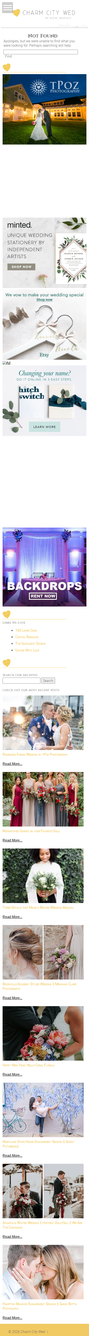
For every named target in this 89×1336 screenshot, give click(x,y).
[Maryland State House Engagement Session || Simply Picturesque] (43, 1110)
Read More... (12, 764)
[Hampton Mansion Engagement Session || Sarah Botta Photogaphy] (43, 1272)
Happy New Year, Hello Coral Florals (29, 1065)
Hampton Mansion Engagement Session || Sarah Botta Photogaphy (40, 1306)
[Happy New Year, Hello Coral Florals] (43, 1033)
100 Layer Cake (26, 630)
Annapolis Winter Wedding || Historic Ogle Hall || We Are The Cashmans (42, 1225)
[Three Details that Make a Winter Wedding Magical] (43, 876)
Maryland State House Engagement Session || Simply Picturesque (39, 1144)
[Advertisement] (44, 482)
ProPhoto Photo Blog (65, 1331)
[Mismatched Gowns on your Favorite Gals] (43, 799)
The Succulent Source (30, 643)
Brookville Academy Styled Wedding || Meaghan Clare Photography (39, 986)
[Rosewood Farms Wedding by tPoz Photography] (43, 722)
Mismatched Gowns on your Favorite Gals (31, 830)
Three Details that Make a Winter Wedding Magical (38, 907)
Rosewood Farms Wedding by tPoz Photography (35, 754)
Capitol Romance (26, 636)
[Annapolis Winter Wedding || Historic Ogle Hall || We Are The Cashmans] (43, 1191)
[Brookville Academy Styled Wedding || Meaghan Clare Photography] (43, 952)
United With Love (27, 650)
